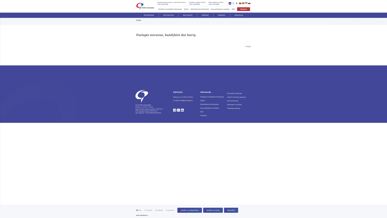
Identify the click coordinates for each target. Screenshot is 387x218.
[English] (243, 3)
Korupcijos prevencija (234, 93)
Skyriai (186, 9)
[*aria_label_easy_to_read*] (230, 3)
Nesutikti (231, 210)
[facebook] (175, 111)
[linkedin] (182, 111)
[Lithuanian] (240, 3)
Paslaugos (188, 15)
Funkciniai (149, 210)
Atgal (248, 46)
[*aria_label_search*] (233, 3)
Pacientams (149, 15)
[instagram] (178, 111)
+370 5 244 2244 (162, 4)
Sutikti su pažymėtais (190, 210)
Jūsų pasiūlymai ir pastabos (220, 9)
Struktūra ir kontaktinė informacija (170, 9)
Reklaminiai (171, 210)
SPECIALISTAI (168, 15)
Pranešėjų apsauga (233, 108)
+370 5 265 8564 (194, 4)
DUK (233, 9)
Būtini (140, 210)
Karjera (205, 15)
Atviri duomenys (232, 101)
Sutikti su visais (213, 210)
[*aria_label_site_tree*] (236, 3)
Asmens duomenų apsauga (236, 97)
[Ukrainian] (246, 3)
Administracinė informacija (200, 9)
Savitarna (243, 9)
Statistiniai (160, 210)
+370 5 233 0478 (214, 4)
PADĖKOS (221, 15)
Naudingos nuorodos (234, 104)
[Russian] (249, 3)
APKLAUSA (239, 15)
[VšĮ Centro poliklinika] (145, 6)
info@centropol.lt (186, 100)
